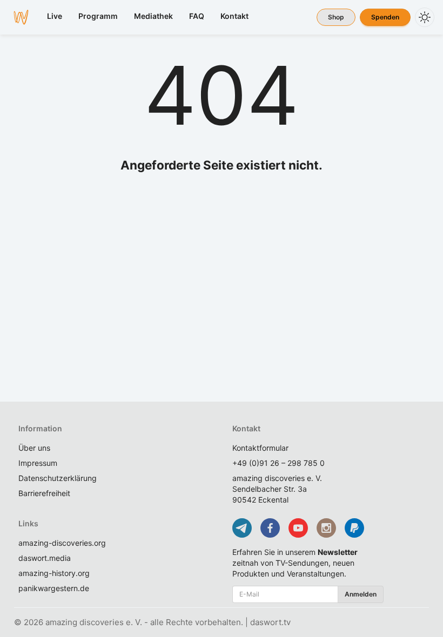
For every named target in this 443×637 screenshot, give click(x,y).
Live (54, 16)
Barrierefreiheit (44, 493)
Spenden (385, 17)
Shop (336, 17)
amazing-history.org (54, 573)
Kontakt (234, 16)
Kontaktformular (260, 447)
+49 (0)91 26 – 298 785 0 (278, 462)
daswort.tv (270, 622)
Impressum (37, 462)
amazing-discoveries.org (62, 542)
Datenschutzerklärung (57, 478)
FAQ (196, 16)
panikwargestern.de (53, 588)
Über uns (34, 447)
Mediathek (153, 16)
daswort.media (44, 558)
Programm (98, 16)
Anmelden (361, 594)
